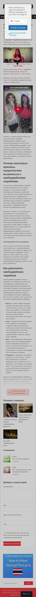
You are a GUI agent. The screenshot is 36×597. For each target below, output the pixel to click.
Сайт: (5, 524)
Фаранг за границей (9, 590)
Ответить (16, 461)
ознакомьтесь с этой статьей (20, 74)
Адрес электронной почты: (12, 515)
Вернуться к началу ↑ (18, 595)
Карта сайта (6, 592)
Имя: (5, 505)
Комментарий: (8, 486)
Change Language (18, 28)
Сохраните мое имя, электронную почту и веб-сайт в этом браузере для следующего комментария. (16, 535)
